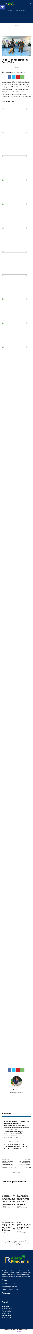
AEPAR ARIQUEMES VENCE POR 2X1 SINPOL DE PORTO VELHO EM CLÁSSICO (15, 1146)
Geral (5, 1129)
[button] (2, 7)
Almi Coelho (9, 72)
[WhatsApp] (22, 77)
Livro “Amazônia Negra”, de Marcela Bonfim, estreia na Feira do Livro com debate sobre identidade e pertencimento (23, 1199)
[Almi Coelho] (3, 72)
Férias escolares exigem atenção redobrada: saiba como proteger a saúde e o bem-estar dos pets (14, 1135)
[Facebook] (9, 77)
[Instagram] (14, 1095)
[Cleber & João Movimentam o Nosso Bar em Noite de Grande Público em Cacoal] (24, 1216)
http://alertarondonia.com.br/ (16, 1092)
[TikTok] (16, 1095)
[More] (26, 77)
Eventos (4, 1206)
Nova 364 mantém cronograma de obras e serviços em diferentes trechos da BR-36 (16, 1123)
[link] (16, 119)
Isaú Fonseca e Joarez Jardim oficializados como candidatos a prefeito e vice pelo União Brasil (25, 1164)
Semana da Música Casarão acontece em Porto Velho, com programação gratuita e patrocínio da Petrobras (9, 1226)
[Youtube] (22, 1095)
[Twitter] (13, 77)
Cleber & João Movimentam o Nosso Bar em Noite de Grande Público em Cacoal (24, 1226)
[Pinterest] (18, 77)
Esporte (6, 1141)
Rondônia (6, 1119)
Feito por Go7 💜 (16, 1332)
